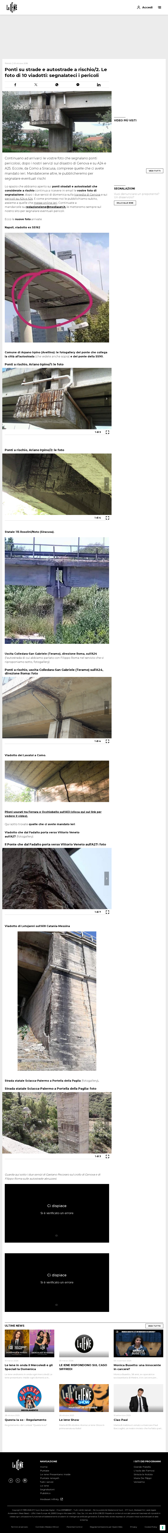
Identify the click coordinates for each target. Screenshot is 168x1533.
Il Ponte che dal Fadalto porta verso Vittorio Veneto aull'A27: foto (55, 844)
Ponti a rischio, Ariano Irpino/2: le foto (34, 450)
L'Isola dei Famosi (144, 1470)
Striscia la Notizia (143, 1474)
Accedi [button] (147, 7)
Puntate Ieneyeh (49, 1478)
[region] (84, 36)
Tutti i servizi (46, 1481)
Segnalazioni (47, 1489)
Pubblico (45, 1493)
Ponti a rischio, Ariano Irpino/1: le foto (34, 364)
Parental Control (74, 1527)
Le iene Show (69, 1419)
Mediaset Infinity (49, 1499)
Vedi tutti (155, 171)
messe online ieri (45, 202)
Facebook (10, 1480)
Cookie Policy (151, 1527)
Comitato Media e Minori (47, 1527)
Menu (159, 7)
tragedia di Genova (87, 194)
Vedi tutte (154, 1326)
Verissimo (139, 1481)
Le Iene (44, 1485)
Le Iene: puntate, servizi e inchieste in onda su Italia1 (12, 7)
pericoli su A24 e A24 (19, 198)
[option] (55, 1480)
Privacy (133, 1527)
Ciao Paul (121, 1419)
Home (44, 1466)
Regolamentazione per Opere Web (106, 1527)
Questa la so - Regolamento (25, 1419)
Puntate (44, 1470)
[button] (84, 7)
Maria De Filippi (142, 1478)
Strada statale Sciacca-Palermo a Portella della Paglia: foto (50, 1088)
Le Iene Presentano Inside (55, 1474)
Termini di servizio (19, 1527)
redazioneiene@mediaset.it (45, 206)
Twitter (18, 1480)
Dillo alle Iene (125, 203)
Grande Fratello (142, 1466)
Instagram (25, 1480)
